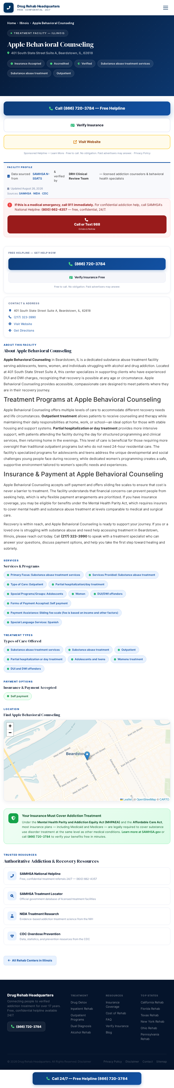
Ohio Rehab (149, 1028)
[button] (87, 756)
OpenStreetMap (146, 799)
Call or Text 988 (87, 226)
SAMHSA (25, 193)
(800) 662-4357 (54, 209)
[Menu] (165, 7)
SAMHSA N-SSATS (41, 176)
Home (11, 23)
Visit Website (90, 142)
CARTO (164, 799)
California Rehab (152, 1002)
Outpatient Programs (78, 1017)
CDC (45, 193)
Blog (109, 1032)
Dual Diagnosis (81, 1026)
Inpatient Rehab (82, 1008)
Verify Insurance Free (90, 277)
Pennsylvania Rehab (150, 1037)
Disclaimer (84, 1061)
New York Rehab (152, 1021)
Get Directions (24, 330)
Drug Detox (79, 1002)
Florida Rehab (150, 1008)
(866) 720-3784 (38, 836)
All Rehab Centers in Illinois (32, 960)
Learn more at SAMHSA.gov (141, 832)
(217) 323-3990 (25, 317)
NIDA (36, 193)
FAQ (109, 1019)
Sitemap (161, 1061)
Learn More (57, 153)
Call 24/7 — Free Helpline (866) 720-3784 (90, 1078)
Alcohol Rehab (81, 1032)
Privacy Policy (142, 153)
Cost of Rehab (116, 1013)
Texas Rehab (150, 1015)
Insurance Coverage (113, 1004)
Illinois (24, 23)
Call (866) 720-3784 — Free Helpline (90, 108)
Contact (148, 1061)
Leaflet (127, 799)
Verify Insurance (90, 125)
